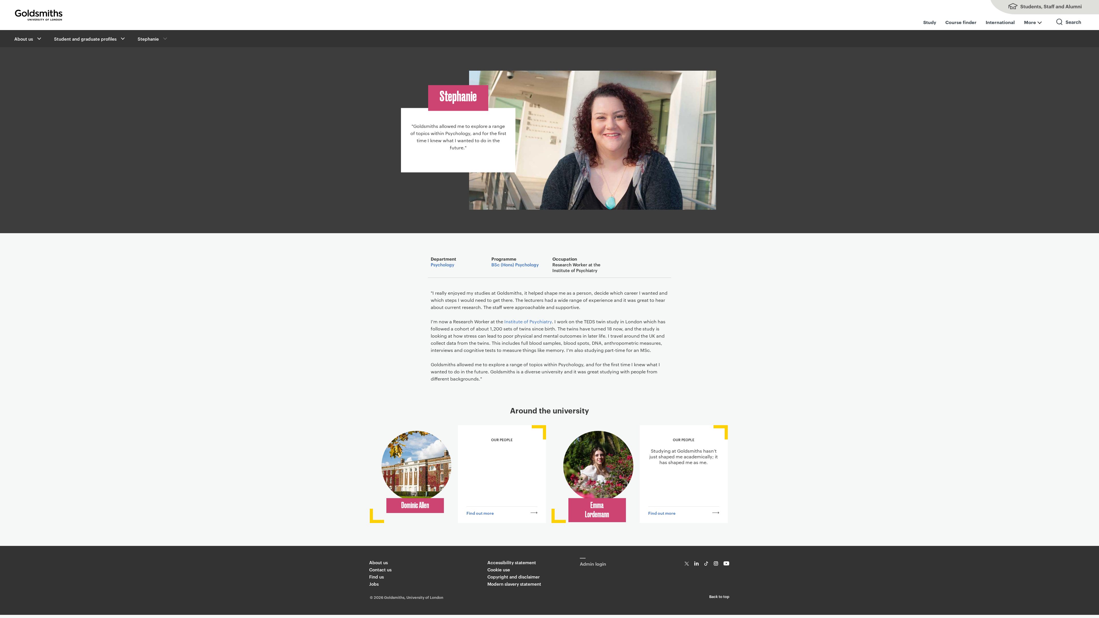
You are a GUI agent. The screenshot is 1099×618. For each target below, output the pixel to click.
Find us (376, 577)
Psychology (442, 265)
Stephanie (148, 39)
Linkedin (696, 563)
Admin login (593, 563)
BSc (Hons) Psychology (515, 265)
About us (23, 39)
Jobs (374, 584)
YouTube (727, 563)
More (1030, 22)
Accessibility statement (511, 562)
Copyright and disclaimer (513, 577)
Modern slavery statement (514, 584)
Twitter (687, 563)
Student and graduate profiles (85, 39)
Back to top (719, 596)
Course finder (961, 22)
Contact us (380, 569)
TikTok (706, 563)
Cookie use (498, 569)
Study (929, 22)
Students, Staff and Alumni (1042, 7)
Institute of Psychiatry (528, 321)
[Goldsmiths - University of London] (38, 15)
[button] (38, 38)
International (1000, 22)
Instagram (716, 563)
